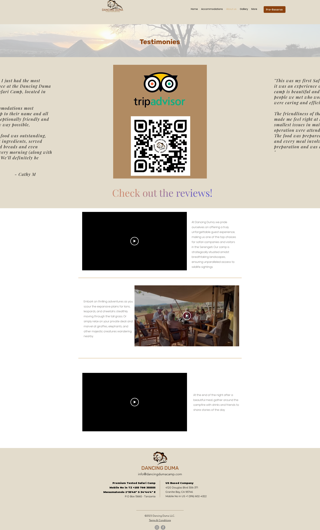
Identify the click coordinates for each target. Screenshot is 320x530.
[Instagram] (157, 527)
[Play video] (134, 241)
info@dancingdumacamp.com (160, 474)
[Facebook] (163, 527)
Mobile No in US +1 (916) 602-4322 (186, 496)
